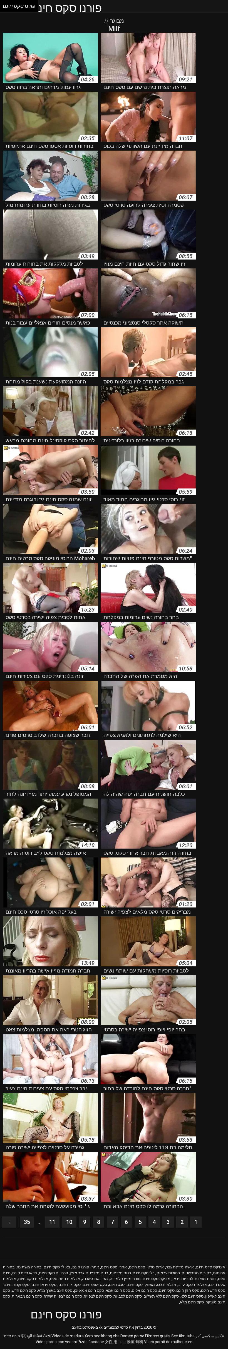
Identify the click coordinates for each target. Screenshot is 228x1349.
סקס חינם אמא (118, 1290)
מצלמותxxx (166, 1284)
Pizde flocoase (91, 1342)
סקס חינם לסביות (127, 1296)
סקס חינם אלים (144, 1290)
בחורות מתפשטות (196, 1273)
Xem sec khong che (102, 1336)
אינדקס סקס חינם (210, 1267)
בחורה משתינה (29, 1267)
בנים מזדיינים (97, 1273)
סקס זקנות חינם (16, 1284)
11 (52, 1222)
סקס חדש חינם (213, 1290)
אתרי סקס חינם (114, 1267)
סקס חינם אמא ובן (89, 1290)
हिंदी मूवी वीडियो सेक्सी (36, 1336)
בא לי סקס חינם (57, 1267)
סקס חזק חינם (187, 1290)
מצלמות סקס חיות (33, 1278)
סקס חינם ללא (192, 1296)
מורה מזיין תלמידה (125, 1278)
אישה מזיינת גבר (180, 1267)
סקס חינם (167, 1290)
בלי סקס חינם (144, 1273)
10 (69, 1222)
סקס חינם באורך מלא (55, 1290)
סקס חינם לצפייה (98, 1296)
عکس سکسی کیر (209, 1336)
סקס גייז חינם (69, 1284)
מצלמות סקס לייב (192, 1284)
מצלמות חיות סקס (65, 1278)
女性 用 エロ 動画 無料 (124, 1342)
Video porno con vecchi (56, 1342)
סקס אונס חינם (95, 1284)
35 (27, 1222)
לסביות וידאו (182, 1278)
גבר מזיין (77, 1273)
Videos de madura (67, 1336)
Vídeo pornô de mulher (164, 1342)
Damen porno (132, 1336)
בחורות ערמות (168, 1273)
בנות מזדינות (120, 1273)
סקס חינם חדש (24, 1290)
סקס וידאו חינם (43, 1284)
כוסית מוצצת (205, 1278)
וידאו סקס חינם (24, 1273)
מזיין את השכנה (95, 1278)
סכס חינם (117, 1284)
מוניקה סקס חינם (157, 1278)
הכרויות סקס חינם (53, 1273)
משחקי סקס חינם (141, 1284)
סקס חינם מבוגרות (27, 1296)
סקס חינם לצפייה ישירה (63, 1296)
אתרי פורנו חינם (85, 1267)
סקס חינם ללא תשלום (161, 1296)
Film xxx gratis (157, 1336)
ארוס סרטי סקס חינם (146, 1267)
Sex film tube (183, 1336)
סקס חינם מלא (192, 1302)
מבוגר (116, 21)
